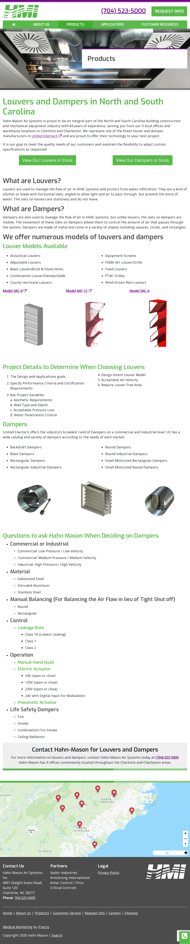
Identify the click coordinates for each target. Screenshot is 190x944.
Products (75, 24)
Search (57, 935)
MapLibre (159, 853)
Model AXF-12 (76, 291)
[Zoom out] (185, 838)
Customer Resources (159, 24)
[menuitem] (13, 25)
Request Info (95, 913)
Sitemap (131, 913)
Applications (112, 24)
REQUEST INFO (169, 11)
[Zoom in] (185, 833)
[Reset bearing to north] (185, 844)
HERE (179, 853)
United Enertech (45, 136)
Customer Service (67, 913)
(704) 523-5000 (123, 11)
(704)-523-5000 (167, 757)
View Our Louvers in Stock (47, 160)
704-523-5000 (24, 897)
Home (7, 913)
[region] (95, 820)
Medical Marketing (17, 927)
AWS (172, 853)
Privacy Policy (108, 872)
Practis (43, 927)
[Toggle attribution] (186, 852)
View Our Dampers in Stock (142, 160)
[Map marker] (77, 796)
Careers (115, 913)
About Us (41, 24)
